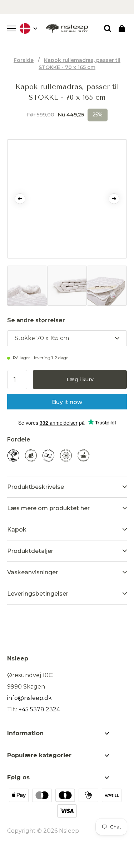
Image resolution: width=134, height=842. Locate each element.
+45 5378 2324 (39, 709)
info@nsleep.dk (29, 698)
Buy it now (67, 402)
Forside (24, 60)
